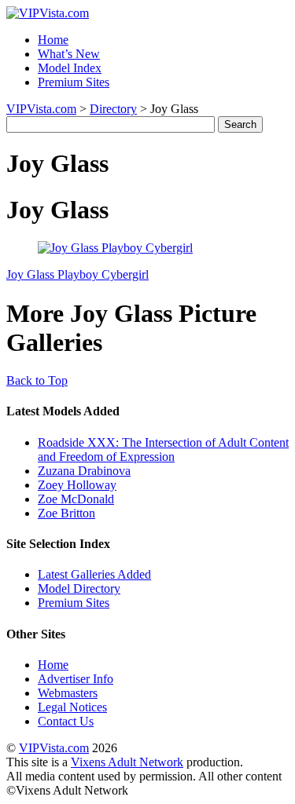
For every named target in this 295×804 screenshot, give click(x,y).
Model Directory (79, 588)
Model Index (69, 68)
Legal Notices (72, 707)
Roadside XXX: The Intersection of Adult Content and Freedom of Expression (163, 449)
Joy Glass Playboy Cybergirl (77, 274)
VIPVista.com (41, 108)
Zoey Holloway (77, 485)
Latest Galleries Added (94, 574)
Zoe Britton (66, 513)
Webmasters (68, 693)
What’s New (69, 53)
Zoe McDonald (76, 499)
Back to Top (37, 380)
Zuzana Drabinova (84, 470)
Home (53, 39)
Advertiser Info (75, 678)
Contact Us (66, 721)
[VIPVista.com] (47, 13)
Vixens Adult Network (127, 762)
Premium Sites (73, 82)
